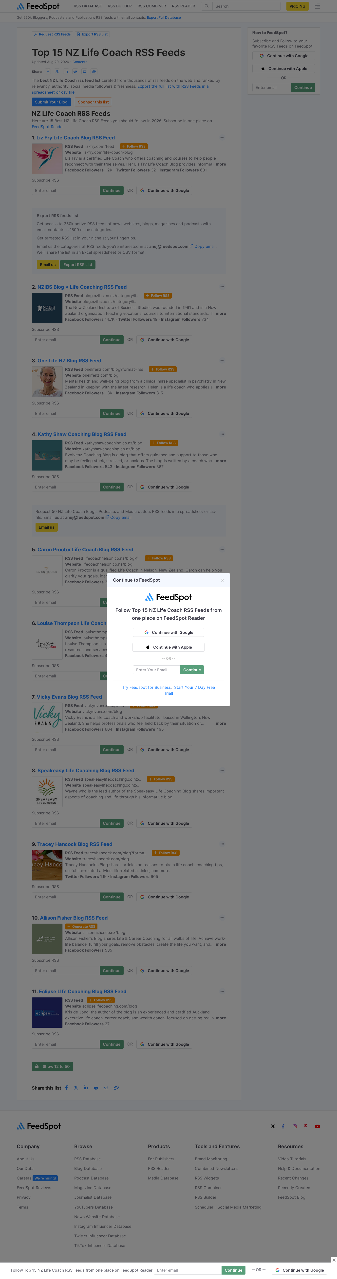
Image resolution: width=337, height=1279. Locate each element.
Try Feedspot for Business (146, 687)
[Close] (222, 580)
